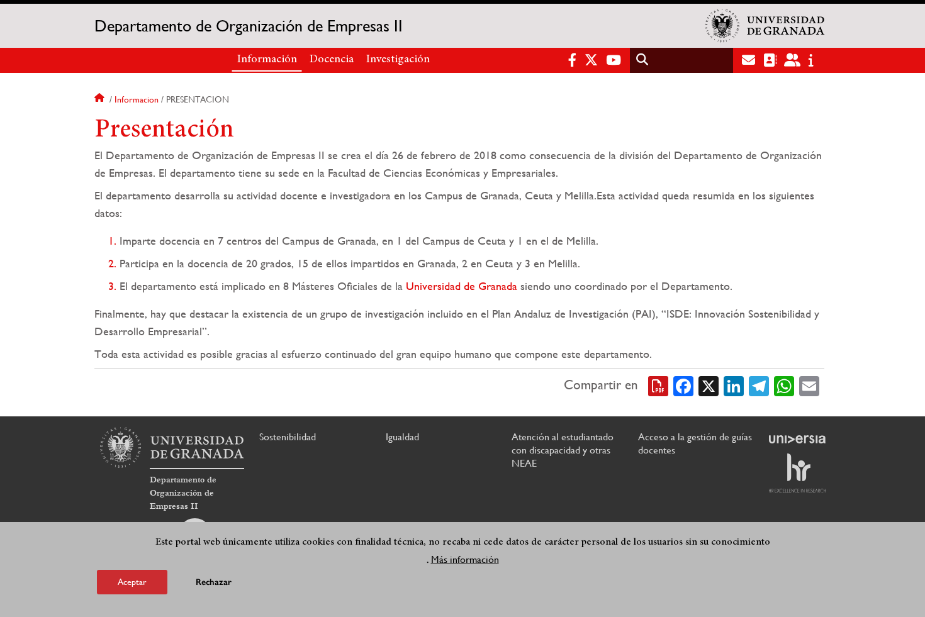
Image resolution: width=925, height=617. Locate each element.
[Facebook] (683, 385)
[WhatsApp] (784, 385)
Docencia (332, 59)
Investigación (398, 59)
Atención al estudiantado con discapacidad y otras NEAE (563, 450)
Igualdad (402, 437)
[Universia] (797, 439)
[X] (708, 385)
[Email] (809, 385)
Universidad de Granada (461, 285)
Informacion (137, 99)
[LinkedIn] (734, 385)
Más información (465, 559)
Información (267, 59)
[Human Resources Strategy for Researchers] (797, 472)
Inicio (100, 99)
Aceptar (132, 582)
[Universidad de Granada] (765, 26)
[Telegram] (759, 385)
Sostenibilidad (287, 437)
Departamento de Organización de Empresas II (248, 26)
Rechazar (214, 582)
